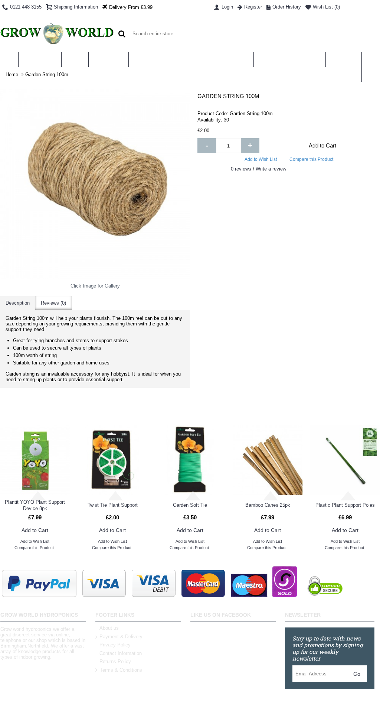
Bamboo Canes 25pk (267, 505)
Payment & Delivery (120, 636)
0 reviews (241, 169)
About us (109, 628)
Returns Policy (115, 661)
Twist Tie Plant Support (113, 505)
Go (356, 674)
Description (18, 303)
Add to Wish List (261, 159)
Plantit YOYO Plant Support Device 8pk (35, 505)
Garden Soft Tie (190, 505)
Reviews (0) (53, 303)
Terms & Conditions (121, 670)
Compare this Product (311, 159)
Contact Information (120, 653)
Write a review (271, 169)
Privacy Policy (115, 645)
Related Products (190, 410)
